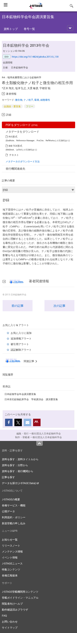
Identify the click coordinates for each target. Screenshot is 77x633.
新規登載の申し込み (13, 523)
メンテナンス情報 (12, 551)
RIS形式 (13, 136)
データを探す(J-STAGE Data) (19, 483)
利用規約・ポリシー (13, 517)
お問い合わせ (10, 621)
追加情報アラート (21, 338)
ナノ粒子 (28, 99)
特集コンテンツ (11, 569)
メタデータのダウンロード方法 (23, 161)
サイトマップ (10, 627)
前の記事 (18, 306)
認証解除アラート (21, 349)
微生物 (18, 99)
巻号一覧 (29, 29)
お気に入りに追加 (21, 333)
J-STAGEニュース (12, 563)
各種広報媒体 (10, 575)
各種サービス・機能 (13, 505)
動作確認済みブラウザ (15, 609)
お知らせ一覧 (10, 539)
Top (39, 443)
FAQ (4, 615)
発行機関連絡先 (15, 168)
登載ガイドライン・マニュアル (20, 597)
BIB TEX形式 (15, 145)
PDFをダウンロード (22, 125)
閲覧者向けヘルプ (12, 603)
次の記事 (59, 306)
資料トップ (11, 29)
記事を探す (8, 477)
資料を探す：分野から (15, 465)
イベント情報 (10, 557)
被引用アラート (20, 344)
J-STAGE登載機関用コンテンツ (20, 591)
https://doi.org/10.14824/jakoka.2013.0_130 (35, 56)
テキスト (14, 155)
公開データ (8, 511)
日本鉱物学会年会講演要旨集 (20, 394)
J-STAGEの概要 (11, 499)
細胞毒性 (45, 99)
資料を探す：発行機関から (17, 471)
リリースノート (11, 545)
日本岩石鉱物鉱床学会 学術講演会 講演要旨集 (31, 399)
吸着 (36, 99)
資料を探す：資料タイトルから (20, 459)
